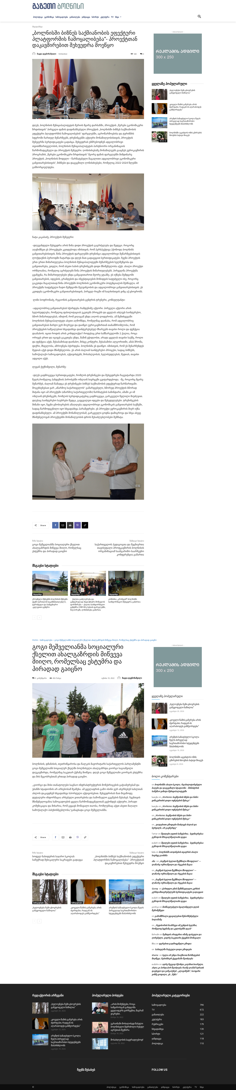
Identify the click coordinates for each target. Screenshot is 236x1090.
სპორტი (176, 1087)
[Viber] (77, 525)
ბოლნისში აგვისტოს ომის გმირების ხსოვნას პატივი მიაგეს (185, 134)
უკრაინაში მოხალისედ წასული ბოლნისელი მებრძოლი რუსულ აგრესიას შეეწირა (127, 1026)
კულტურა (187, 1087)
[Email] (63, 525)
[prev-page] (34, 618)
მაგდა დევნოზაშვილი (46, 54)
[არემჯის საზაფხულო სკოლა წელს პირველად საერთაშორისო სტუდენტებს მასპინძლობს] (159, 122)
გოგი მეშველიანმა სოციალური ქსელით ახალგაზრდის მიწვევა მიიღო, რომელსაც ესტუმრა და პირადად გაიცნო (56, 548)
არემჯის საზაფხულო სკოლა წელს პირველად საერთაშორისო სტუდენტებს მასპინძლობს (184, 121)
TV (196, 1087)
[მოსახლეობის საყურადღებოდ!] (100, 1043)
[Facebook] (55, 525)
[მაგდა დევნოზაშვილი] (34, 53)
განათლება (152, 1087)
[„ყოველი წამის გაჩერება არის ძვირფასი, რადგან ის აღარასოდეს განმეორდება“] (159, 108)
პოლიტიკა (111, 1087)
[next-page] (39, 618)
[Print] (70, 525)
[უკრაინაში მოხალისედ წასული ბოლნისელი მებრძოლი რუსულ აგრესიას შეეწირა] (100, 1027)
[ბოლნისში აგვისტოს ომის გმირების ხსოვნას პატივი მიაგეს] (159, 136)
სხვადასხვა (37, 26)
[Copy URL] (85, 525)
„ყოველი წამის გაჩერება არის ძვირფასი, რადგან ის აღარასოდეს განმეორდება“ (185, 107)
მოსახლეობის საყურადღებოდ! (127, 1039)
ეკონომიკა (124, 1087)
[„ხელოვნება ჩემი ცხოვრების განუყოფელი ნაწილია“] (159, 94)
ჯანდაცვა (165, 1087)
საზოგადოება (138, 1087)
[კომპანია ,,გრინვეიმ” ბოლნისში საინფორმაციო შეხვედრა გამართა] (126, 583)
